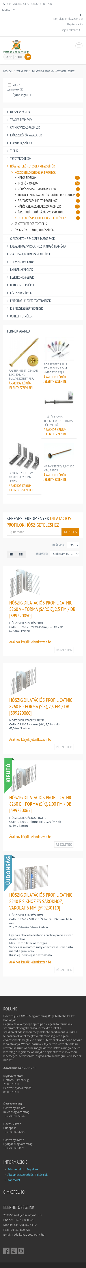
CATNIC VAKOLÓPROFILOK (25, 127)
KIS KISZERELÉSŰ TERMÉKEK (26, 308)
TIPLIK (14, 151)
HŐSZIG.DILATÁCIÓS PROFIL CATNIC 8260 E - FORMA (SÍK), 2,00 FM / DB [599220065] (40, 803)
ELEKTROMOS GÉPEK (22, 277)
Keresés (70, 532)
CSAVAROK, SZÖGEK (21, 143)
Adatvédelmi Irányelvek (22, 1169)
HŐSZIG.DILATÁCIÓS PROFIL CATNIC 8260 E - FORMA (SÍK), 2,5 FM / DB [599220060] (40, 706)
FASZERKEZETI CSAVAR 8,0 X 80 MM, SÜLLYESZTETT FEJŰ (23, 374)
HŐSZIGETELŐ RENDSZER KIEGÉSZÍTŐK (32, 166)
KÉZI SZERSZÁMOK (21, 293)
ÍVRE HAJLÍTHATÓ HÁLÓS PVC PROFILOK (48, 212)
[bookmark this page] (81, 15)
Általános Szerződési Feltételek (27, 1175)
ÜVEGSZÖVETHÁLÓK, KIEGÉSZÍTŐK (34, 230)
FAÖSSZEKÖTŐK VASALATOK (26, 135)
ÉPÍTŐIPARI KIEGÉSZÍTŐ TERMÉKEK (30, 301)
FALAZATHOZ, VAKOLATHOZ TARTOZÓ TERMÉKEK (38, 246)
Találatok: (58, 545)
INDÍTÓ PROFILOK (48, 183)
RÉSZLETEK (64, 650)
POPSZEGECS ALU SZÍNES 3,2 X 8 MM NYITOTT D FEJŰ (55, 368)
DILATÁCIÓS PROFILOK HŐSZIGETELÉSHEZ (53, 71)
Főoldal (8, 71)
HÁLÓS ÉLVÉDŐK (48, 177)
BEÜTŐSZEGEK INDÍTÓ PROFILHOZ (48, 201)
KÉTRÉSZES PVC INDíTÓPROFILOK (48, 189)
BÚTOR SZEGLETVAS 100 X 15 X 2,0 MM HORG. (22, 477)
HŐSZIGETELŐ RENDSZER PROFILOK (35, 172)
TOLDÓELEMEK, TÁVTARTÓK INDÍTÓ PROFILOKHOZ (48, 195)
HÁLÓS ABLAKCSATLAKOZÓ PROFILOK (48, 206)
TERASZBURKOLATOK (22, 262)
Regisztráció (75, 24)
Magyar (7, 10)
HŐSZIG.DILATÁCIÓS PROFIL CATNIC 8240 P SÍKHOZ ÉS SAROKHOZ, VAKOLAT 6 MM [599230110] (40, 901)
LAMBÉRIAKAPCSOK (21, 270)
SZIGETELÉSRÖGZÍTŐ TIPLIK (31, 224)
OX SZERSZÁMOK (20, 112)
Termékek (22, 71)
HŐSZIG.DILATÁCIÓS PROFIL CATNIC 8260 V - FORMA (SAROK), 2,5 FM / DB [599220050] (42, 609)
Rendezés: (42, 554)
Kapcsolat (13, 1180)
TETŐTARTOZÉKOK (20, 158)
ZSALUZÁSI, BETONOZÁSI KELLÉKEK (30, 254)
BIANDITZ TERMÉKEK (22, 285)
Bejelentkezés (69, 30)
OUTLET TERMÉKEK (21, 316)
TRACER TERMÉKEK (21, 120)
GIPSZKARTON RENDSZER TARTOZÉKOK (32, 238)
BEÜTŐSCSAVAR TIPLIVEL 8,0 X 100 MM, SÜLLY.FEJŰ (58, 421)
